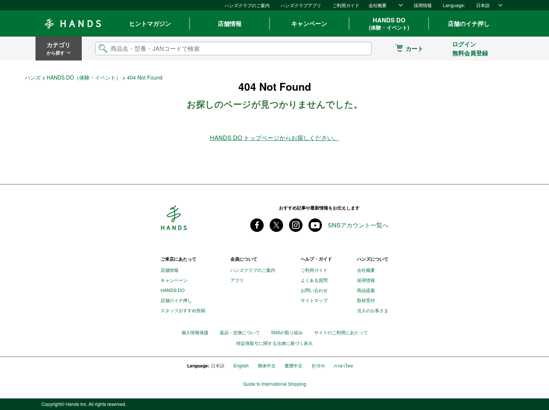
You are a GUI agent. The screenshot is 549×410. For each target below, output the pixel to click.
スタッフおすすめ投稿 (183, 310)
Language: (454, 5)
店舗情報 (230, 23)
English (241, 365)
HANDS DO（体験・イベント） (84, 77)
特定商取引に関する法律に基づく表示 (274, 343)
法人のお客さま (372, 310)
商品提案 (366, 290)
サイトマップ (314, 300)
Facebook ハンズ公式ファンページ (257, 225)
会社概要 (378, 5)
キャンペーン (309, 23)
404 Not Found (144, 77)
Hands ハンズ (72, 23)
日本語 (483, 5)
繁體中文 (294, 365)
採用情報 (423, 5)
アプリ (237, 280)
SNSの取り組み (287, 332)
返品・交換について (240, 332)
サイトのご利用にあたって (341, 332)
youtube (315, 225)
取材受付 (366, 300)
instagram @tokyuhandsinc (296, 225)
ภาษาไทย (343, 365)
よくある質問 (314, 280)
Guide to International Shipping (274, 383)
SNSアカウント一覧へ (358, 225)
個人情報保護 (195, 332)
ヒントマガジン (150, 23)
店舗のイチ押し (469, 23)
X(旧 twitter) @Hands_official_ (276, 225)
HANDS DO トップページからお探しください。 (274, 137)
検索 (360, 48)
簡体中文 (267, 365)
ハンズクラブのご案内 (247, 5)
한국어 (318, 365)
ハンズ (33, 77)
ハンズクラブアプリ (301, 5)
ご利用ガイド (345, 5)
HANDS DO (389, 23)
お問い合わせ (314, 290)
